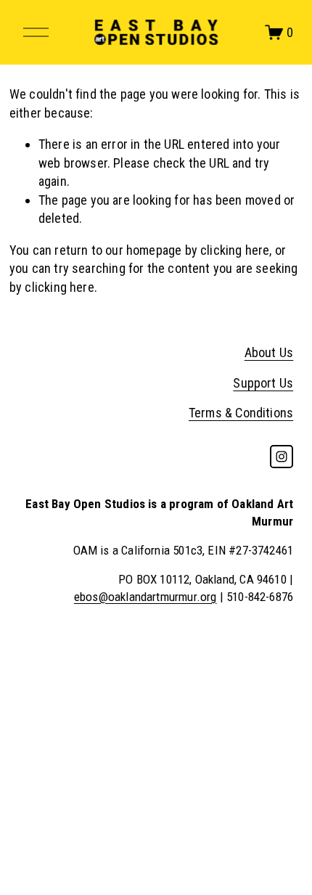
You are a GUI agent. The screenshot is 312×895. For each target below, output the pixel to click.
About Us (269, 352)
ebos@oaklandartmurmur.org (145, 596)
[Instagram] (281, 456)
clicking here (234, 250)
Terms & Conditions (241, 412)
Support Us (263, 383)
